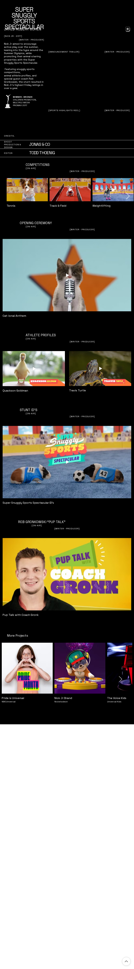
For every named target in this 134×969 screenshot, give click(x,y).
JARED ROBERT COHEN (22, 29)
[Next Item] (128, 196)
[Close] (126, 961)
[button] (127, 29)
